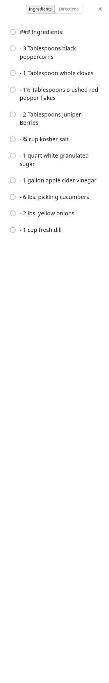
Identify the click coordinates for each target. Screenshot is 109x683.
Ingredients (40, 9)
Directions (69, 9)
